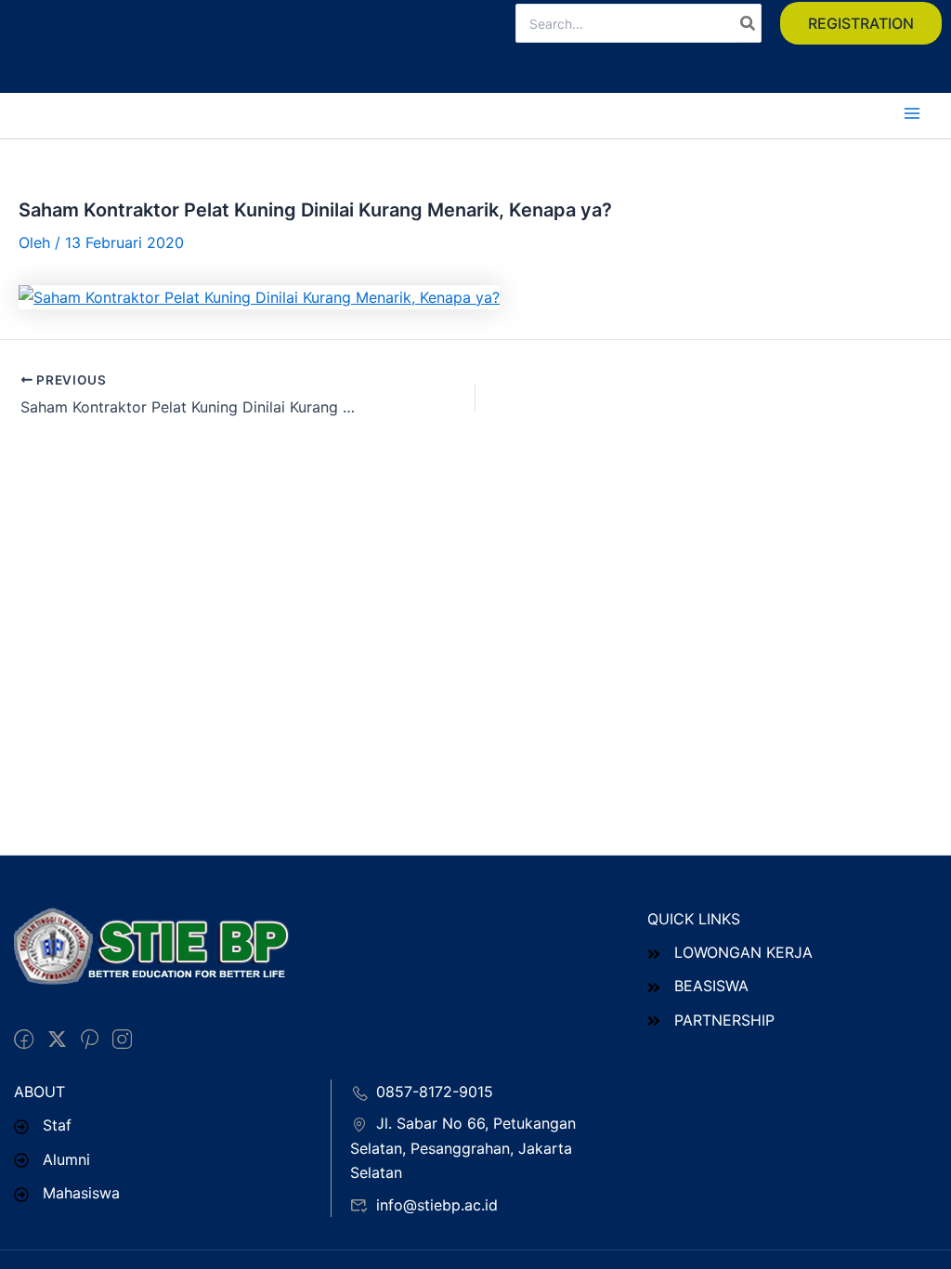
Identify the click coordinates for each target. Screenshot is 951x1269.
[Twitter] (57, 1039)
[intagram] (122, 1039)
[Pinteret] (89, 1039)
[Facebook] (23, 1039)
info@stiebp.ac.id (437, 1205)
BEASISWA (711, 985)
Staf (57, 1125)
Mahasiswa (81, 1193)
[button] (861, 23)
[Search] (748, 23)
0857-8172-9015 (434, 1091)
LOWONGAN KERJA (743, 952)
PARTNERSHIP (724, 1020)
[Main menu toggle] (912, 113)
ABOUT (39, 1091)
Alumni (66, 1159)
